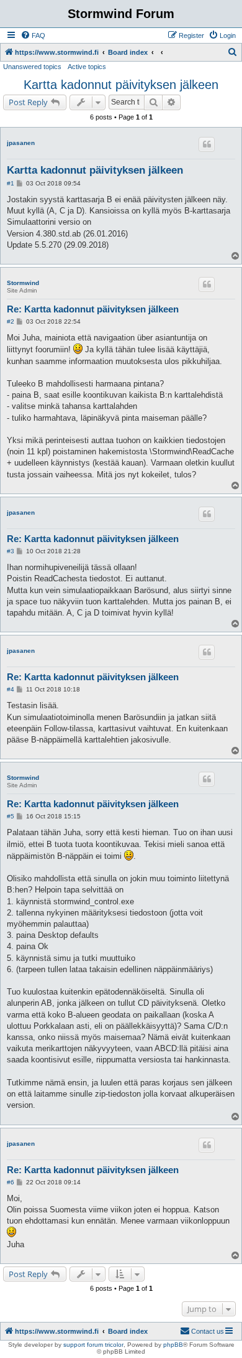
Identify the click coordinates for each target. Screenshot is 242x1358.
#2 (10, 321)
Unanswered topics (32, 66)
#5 (10, 816)
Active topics (87, 66)
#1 (10, 183)
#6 (10, 1182)
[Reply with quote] (207, 144)
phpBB (173, 1344)
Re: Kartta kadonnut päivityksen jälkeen (93, 309)
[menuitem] (32, 35)
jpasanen (21, 142)
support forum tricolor (93, 1344)
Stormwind (23, 282)
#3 (10, 551)
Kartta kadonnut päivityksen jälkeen (121, 84)
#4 (10, 689)
